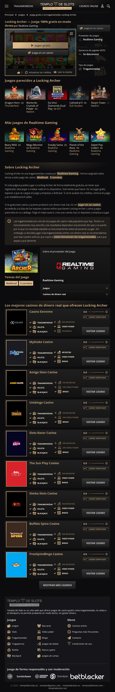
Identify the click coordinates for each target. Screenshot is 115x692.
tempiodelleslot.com (92, 685)
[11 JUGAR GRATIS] (14, 134)
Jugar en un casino (89, 204)
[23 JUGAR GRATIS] (36, 92)
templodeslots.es (71, 685)
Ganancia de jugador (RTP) (92, 50)
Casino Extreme (41, 312)
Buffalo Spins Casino (44, 524)
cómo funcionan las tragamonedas (75, 236)
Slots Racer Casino (42, 433)
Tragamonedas (23, 6)
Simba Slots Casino (43, 493)
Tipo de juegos (86, 65)
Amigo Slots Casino (43, 372)
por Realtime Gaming (26, 25)
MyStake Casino (41, 342)
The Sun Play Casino (44, 463)
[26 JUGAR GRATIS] (100, 92)
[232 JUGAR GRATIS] (57, 92)
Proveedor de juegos (89, 35)
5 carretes (56, 177)
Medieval (42, 177)
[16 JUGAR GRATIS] (14, 92)
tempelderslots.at (29, 685)
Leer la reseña (65, 72)
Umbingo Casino (41, 402)
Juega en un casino (93, 28)
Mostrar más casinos (57, 585)
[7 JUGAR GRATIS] (57, 134)
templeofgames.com (50, 685)
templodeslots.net (58, 688)
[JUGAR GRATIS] (79, 92)
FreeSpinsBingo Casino (46, 554)
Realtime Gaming (67, 173)
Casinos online (88, 6)
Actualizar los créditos (40, 72)
